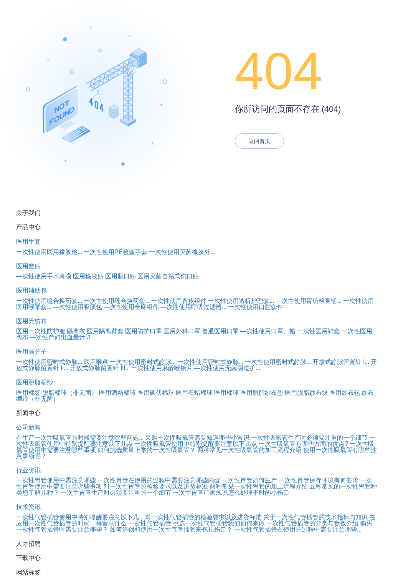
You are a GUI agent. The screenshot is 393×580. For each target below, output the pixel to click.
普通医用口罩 (220, 331)
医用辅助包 (31, 290)
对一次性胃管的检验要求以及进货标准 (156, 486)
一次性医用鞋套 (318, 331)
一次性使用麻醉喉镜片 (162, 368)
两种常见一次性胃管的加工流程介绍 (259, 486)
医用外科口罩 (181, 331)
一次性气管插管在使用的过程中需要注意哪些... (298, 529)
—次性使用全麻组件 (131, 307)
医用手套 (28, 241)
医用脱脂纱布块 (306, 392)
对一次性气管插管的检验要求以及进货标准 (203, 517)
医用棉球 (226, 392)
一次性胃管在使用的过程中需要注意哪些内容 (158, 480)
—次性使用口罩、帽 (268, 331)
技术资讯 (28, 507)
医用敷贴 (28, 266)
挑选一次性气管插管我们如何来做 (219, 523)
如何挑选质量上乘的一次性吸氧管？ (146, 450)
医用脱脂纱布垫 (261, 392)
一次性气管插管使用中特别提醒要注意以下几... (80, 517)
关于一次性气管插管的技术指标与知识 (315, 517)
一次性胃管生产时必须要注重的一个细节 (116, 492)
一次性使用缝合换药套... (49, 300)
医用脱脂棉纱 (34, 382)
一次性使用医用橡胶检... (49, 252)
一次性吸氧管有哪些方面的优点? (303, 443)
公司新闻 (28, 427)
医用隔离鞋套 (105, 331)
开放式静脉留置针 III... (100, 368)
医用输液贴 (88, 276)
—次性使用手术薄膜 (43, 276)
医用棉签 (28, 392)
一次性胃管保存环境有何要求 (318, 480)
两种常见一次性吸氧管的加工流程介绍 (249, 450)
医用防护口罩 (143, 331)
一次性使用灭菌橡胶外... (182, 252)
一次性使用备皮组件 (178, 300)
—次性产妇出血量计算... (63, 337)
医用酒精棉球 (117, 392)
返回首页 (259, 141)
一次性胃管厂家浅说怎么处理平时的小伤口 (231, 492)
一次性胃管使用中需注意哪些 (56, 480)
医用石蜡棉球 (194, 392)
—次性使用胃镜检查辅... (309, 300)
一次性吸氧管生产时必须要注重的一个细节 (309, 437)
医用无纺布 (31, 321)
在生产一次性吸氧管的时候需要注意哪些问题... (80, 437)
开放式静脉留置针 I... (340, 362)
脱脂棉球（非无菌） (69, 392)
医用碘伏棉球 (155, 392)
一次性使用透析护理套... (241, 300)
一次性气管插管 (149, 523)
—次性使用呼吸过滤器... (193, 307)
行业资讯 (28, 470)
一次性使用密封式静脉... (49, 362)
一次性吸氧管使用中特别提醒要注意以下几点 (195, 443)
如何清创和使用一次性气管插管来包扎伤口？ (171, 529)
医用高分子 (31, 351)
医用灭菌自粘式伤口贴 (168, 276)
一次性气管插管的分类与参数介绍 (312, 523)
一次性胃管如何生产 (249, 480)
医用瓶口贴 (120, 276)
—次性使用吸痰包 (77, 307)
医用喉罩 (96, 362)
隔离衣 (76, 331)
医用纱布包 (344, 392)
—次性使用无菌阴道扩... (227, 368)
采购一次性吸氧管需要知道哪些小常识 (197, 437)
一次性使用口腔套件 (255, 307)
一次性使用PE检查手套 (115, 252)
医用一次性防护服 (40, 331)
